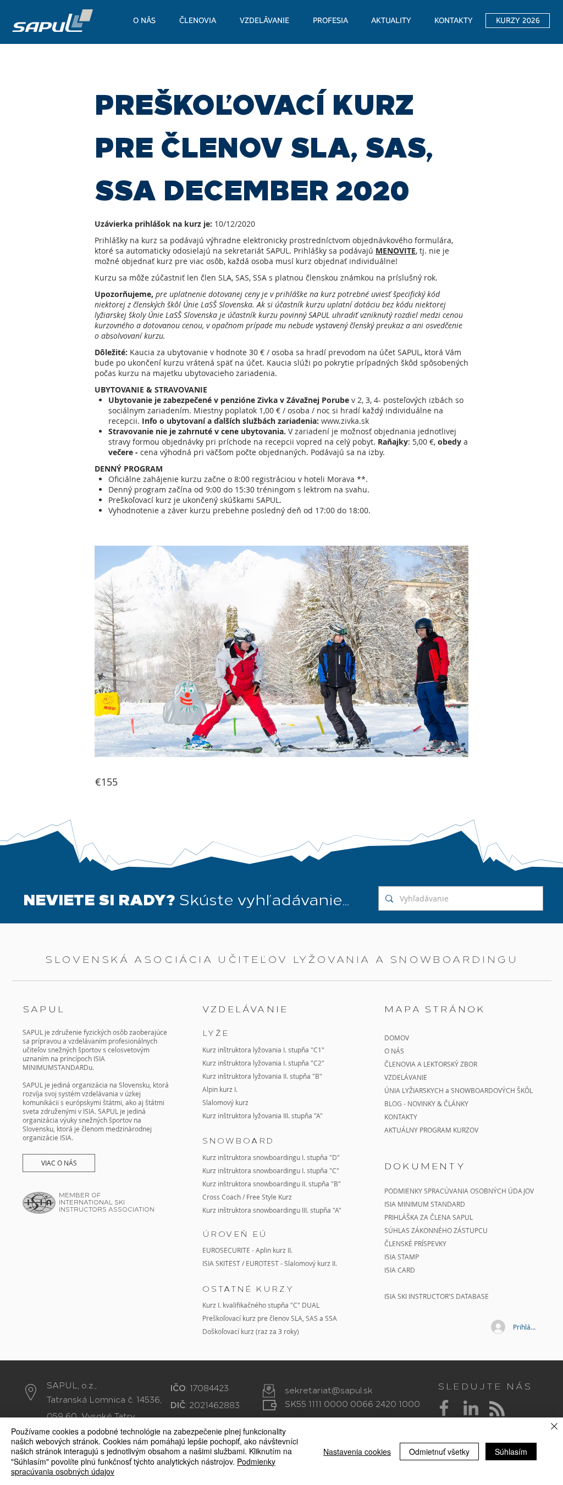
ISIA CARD (399, 1269)
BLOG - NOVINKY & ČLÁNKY (426, 1103)
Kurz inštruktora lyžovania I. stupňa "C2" (263, 1062)
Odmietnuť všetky (439, 1451)
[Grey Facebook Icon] (444, 1408)
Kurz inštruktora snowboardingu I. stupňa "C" (270, 1170)
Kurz (210, 1076)
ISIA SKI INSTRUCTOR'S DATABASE (436, 1296)
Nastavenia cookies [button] (357, 1451)
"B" (335, 1183)
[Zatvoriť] (554, 1427)
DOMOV (396, 1037)
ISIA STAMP (401, 1256)
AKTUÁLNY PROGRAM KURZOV (431, 1129)
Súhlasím (511, 1451)
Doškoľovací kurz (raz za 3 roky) (250, 1331)
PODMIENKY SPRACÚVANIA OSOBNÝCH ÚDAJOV (459, 1190)
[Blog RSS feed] (497, 1409)
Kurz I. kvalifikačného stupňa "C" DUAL (260, 1305)
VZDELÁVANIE (405, 1077)
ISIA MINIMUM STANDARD (424, 1204)
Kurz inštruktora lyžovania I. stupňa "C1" (263, 1049)
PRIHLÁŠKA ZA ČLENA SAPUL (428, 1217)
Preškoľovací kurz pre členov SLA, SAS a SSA (269, 1318)
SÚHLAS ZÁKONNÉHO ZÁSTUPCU (436, 1230)
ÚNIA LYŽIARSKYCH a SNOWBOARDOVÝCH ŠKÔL (459, 1090)
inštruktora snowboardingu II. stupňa (273, 1183)
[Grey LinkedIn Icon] (471, 1408)
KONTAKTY (400, 1116)
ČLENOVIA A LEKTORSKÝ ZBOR (430, 1064)
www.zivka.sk (345, 421)
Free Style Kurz (269, 1196)
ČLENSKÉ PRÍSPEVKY (415, 1243)
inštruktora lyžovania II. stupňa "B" (270, 1076)
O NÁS (394, 1050)
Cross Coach (221, 1196)
